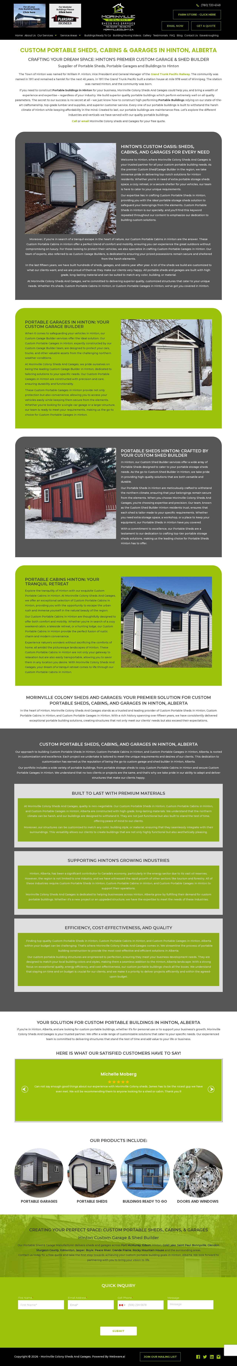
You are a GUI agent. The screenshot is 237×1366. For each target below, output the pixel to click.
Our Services (45, 35)
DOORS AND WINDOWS (197, 1201)
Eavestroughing (209, 35)
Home (19, 35)
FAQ (172, 35)
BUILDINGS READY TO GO (145, 1201)
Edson (146, 1245)
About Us (30, 35)
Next (212, 1090)
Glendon (213, 1245)
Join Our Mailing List (160, 1356)
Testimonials (160, 35)
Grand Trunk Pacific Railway (170, 74)
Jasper (80, 1250)
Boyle (90, 1250)
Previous (26, 1090)
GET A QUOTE (206, 26)
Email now (175, 26)
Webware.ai (117, 1356)
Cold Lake (169, 1245)
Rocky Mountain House (148, 1250)
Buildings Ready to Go (97, 35)
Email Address (77, 1297)
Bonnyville (199, 1245)
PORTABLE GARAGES (39, 1201)
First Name (25, 1297)
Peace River (103, 1250)
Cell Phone (125, 1297)
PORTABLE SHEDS (92, 1201)
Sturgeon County (47, 1250)
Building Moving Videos (127, 35)
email (85, 121)
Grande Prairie (121, 1250)
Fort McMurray (131, 1245)
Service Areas (68, 35)
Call (74, 121)
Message (173, 1297)
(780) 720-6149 (211, 5)
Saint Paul (184, 1245)
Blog (180, 35)
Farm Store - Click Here (197, 14)
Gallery (147, 35)
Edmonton (67, 1250)
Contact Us (191, 35)
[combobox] (122, 1305)
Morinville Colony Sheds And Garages (66, 1356)
